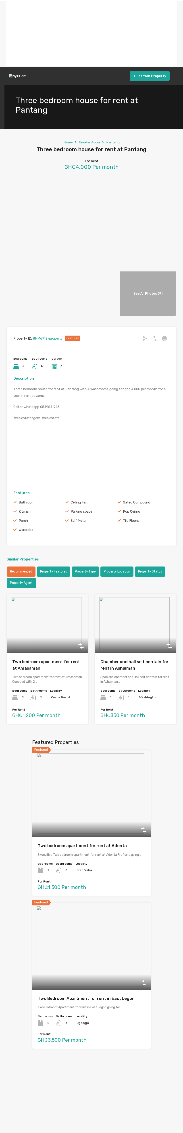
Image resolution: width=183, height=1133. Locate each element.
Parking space (81, 511)
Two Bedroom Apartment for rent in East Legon (86, 998)
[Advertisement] (91, 33)
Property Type (85, 571)
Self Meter (79, 521)
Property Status (150, 571)
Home (68, 142)
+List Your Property (149, 76)
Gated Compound (136, 502)
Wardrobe (26, 530)
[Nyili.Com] (18, 79)
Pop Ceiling (131, 511)
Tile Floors (131, 521)
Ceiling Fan (79, 502)
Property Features (53, 571)
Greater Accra (89, 142)
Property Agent (21, 583)
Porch (23, 521)
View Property (47, 641)
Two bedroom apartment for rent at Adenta (82, 845)
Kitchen (25, 511)
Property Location (117, 571)
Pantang (113, 142)
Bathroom (26, 502)
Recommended (21, 571)
